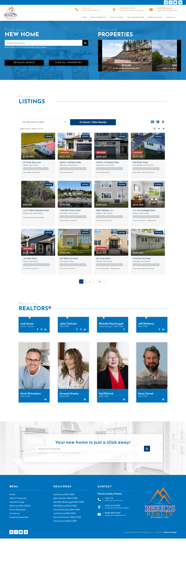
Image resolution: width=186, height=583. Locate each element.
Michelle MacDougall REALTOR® (69, 502)
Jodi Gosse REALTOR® (64, 495)
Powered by (166, 532)
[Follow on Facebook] (171, 2)
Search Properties (98, 17)
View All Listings (116, 17)
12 (154, 128)
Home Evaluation (155, 17)
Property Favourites (18, 517)
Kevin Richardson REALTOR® (67, 517)
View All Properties (68, 63)
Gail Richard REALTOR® (65, 513)
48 (163, 128)
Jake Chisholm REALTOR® (66, 498)
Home (84, 17)
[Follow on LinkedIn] (180, 2)
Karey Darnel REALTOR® (65, 521)
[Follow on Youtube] (175, 2)
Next (179, 55)
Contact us (170, 17)
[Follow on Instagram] (166, 2)
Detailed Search (24, 63)
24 (159, 128)
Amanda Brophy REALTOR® (67, 510)
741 (99, 281)
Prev (100, 55)
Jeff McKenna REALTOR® (65, 506)
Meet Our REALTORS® (135, 17)
